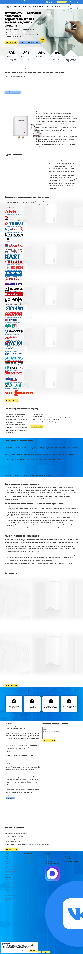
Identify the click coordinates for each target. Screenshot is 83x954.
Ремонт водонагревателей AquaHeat (13, 232)
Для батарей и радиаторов (11, 898)
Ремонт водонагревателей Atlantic (13, 248)
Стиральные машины (10, 869)
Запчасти (24, 6)
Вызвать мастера (11, 849)
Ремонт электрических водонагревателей (20, 68)
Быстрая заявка (11, 42)
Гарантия (60, 6)
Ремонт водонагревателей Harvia (13, 317)
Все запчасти (8, 890)
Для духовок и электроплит (11, 897)
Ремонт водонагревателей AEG (12, 214)
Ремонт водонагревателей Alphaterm (14, 226)
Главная (6, 68)
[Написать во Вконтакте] (77, 8)
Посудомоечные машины (11, 871)
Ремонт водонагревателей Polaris (13, 355)
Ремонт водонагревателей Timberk (13, 370)
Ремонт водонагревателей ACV (12, 220)
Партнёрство (29, 861)
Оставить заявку (11, 400)
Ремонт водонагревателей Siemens (13, 360)
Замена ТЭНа (8, 872)
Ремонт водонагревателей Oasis (12, 351)
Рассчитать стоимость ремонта (31, 42)
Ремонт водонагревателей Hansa (13, 311)
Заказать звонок (62, 1)
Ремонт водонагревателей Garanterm (14, 296)
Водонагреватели (43, 6)
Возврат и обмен (30, 858)
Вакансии (28, 860)
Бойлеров (7, 885)
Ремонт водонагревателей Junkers (13, 334)
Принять (33, 951)
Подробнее (24, 950)
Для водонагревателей (10, 892)
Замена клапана (9, 874)
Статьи (6, 900)
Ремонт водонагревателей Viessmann (14, 398)
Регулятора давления (10, 880)
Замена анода (8, 876)
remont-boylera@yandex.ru (35, 1)
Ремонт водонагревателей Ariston (13, 236)
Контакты (66, 6)
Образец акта (71, 63)
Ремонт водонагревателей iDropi (12, 322)
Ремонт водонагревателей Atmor (13, 254)
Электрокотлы (8, 861)
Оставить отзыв (10, 798)
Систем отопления (9, 887)
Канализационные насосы (11, 868)
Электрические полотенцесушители (9, 863)
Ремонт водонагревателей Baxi (12, 260)
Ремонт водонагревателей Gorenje (13, 303)
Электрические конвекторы (11, 866)
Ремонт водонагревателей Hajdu (12, 306)
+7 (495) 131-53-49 (48, 2)
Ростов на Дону (25, 59)
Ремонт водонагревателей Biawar (13, 264)
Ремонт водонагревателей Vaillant (13, 388)
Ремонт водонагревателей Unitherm (13, 382)
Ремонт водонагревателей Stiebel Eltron (14, 364)
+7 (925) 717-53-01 (48, 1)
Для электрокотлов (9, 893)
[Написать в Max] (71, 8)
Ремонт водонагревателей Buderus (13, 276)
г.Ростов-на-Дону (31, 844)
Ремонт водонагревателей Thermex (13, 376)
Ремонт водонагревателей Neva (12, 345)
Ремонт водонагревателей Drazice (13, 282)
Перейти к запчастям (13, 92)
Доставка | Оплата (53, 6)
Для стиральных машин (10, 895)
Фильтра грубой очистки (10, 882)
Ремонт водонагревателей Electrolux (13, 291)
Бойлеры (7, 860)
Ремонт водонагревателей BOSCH (13, 270)
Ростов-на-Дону (8, 1)
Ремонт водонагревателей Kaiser (13, 340)
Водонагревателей (9, 879)
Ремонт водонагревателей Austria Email (14, 242)
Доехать (47, 952)
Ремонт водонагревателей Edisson (13, 285)
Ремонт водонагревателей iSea (12, 328)
